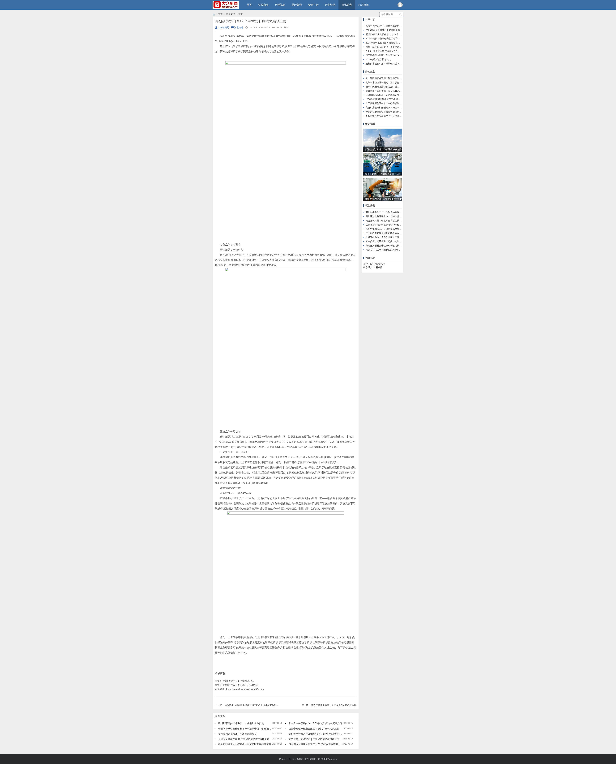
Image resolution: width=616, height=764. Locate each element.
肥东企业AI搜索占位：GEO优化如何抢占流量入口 (315, 723)
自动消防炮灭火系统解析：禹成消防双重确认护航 (244, 744)
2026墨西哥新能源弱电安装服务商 (383, 30)
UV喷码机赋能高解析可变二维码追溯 (384, 99)
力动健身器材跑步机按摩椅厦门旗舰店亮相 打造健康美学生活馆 (397, 245)
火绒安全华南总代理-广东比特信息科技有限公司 (244, 739)
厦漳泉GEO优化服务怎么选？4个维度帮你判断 (389, 34)
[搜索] (401, 14)
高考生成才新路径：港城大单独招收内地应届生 (389, 26)
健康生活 (313, 4)
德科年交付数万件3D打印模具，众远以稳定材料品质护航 (319, 733)
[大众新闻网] (214, 14)
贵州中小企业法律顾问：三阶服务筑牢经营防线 (389, 82)
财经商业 (263, 4)
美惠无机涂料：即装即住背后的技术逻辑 (386, 220)
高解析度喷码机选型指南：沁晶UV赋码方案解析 (390, 107)
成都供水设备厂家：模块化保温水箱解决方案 (388, 63)
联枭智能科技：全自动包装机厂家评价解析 (387, 237)
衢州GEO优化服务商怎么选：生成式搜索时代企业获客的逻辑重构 (398, 86)
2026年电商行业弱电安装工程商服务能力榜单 (388, 38)
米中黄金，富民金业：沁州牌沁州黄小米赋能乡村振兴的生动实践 (398, 241)
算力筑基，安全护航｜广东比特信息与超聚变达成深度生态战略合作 (325, 739)
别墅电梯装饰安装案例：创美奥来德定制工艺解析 (390, 47)
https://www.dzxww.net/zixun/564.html (245, 689)
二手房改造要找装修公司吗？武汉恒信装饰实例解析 (391, 233)
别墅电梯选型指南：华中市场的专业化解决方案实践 (391, 55)
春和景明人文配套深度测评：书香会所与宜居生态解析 (392, 116)
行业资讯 (330, 4)
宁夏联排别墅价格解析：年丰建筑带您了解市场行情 (246, 728)
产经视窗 (280, 4)
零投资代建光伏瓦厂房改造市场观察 (237, 733)
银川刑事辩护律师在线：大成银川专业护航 (241, 723)
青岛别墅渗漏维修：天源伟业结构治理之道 (387, 111)
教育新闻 (363, 4)
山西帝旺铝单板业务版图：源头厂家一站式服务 (314, 728)
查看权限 (378, 267)
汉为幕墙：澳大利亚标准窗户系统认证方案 (387, 224)
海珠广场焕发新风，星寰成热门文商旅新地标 (333, 705)
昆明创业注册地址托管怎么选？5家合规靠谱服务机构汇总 (319, 744)
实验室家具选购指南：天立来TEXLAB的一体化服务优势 (393, 91)
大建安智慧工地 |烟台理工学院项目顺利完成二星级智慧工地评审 (398, 249)
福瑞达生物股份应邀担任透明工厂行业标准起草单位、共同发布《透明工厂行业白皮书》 (268, 705)
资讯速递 (347, 4)
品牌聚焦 (297, 4)
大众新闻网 (223, 27)
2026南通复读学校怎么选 (378, 59)
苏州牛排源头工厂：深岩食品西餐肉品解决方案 (389, 212)
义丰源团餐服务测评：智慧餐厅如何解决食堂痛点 (390, 78)
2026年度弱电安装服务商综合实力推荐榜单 (387, 42)
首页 (249, 4)
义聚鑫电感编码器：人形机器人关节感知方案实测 (390, 95)
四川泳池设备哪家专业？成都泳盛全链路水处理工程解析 (394, 216)
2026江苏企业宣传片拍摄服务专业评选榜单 (387, 51)
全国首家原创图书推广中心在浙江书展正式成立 (389, 103)
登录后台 (367, 267)
